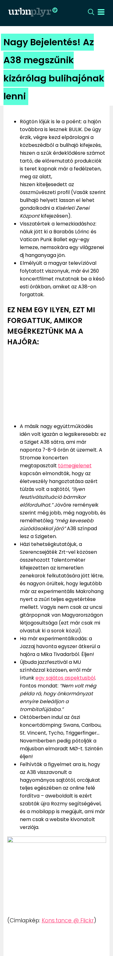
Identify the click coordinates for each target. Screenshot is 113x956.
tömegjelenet (75, 465)
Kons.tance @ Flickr (68, 920)
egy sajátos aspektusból (65, 677)
